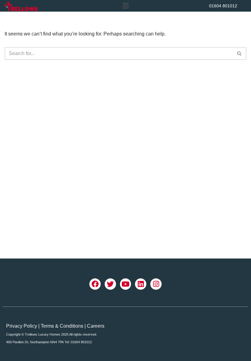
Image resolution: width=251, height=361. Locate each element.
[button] (125, 6)
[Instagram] (156, 284)
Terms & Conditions (62, 326)
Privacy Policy (21, 326)
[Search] (239, 53)
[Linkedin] (140, 284)
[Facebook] (95, 284)
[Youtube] (125, 284)
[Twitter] (110, 284)
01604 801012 (223, 5)
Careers (95, 326)
